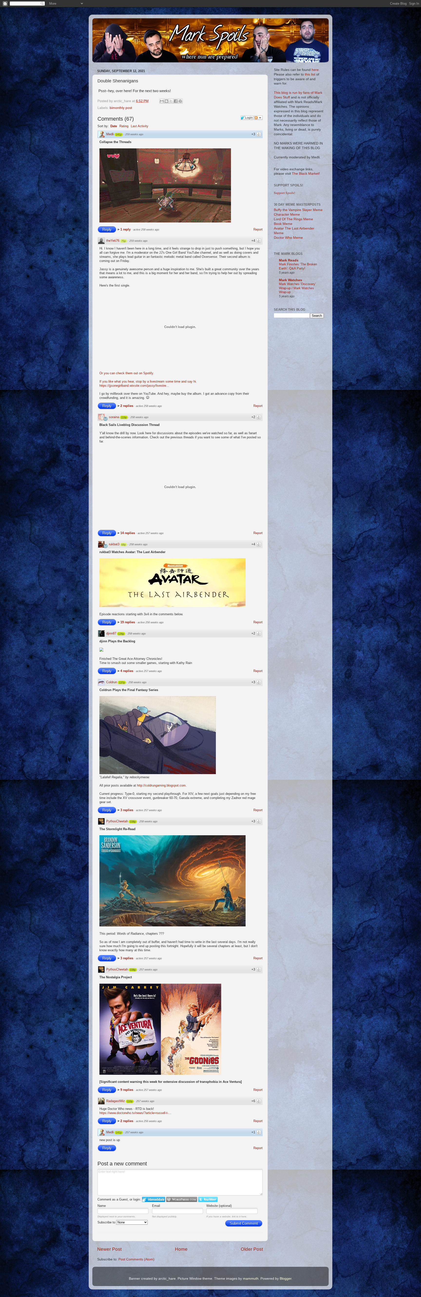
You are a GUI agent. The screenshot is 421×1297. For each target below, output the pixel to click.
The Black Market (305, 173)
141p (119, 134)
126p (121, 633)
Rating (123, 126)
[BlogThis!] (166, 101)
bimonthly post (121, 108)
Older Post (252, 1249)
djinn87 (111, 633)
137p (122, 682)
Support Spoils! (284, 193)
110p (130, 1101)
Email (156, 1206)
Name (101, 1206)
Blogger (285, 1278)
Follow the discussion (258, 117)
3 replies (127, 810)
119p (124, 417)
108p (133, 821)
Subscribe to (106, 1222)
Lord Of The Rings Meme (293, 219)
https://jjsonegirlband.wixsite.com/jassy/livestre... (134, 385)
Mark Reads (288, 260)
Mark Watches (290, 280)
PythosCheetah (117, 821)
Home (181, 1249)
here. (316, 70)
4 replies (127, 671)
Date (113, 126)
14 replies (128, 533)
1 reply (126, 229)
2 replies (127, 406)
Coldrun (111, 682)
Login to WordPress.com (181, 1199)
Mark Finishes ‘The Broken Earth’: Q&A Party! (298, 266)
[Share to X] (171, 101)
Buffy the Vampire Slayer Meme (298, 210)
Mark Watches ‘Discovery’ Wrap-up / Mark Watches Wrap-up (297, 288)
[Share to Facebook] (175, 101)
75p (123, 241)
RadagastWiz (115, 1101)
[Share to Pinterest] (180, 101)
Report (258, 229)
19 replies (128, 622)
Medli (110, 134)
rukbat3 (114, 544)
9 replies (127, 1090)
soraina (114, 417)
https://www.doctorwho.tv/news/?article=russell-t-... (135, 1113)
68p (123, 544)
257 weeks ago (148, 969)
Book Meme (283, 224)
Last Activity (139, 126)
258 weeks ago (139, 417)
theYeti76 (112, 240)
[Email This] (161, 101)
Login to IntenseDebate (153, 1199)
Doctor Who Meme (288, 238)
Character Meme (287, 214)
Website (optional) (219, 1206)
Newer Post (109, 1249)
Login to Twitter (208, 1199)
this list (310, 74)
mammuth (250, 1278)
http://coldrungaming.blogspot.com (161, 785)
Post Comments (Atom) (136, 1259)
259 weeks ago (134, 134)
